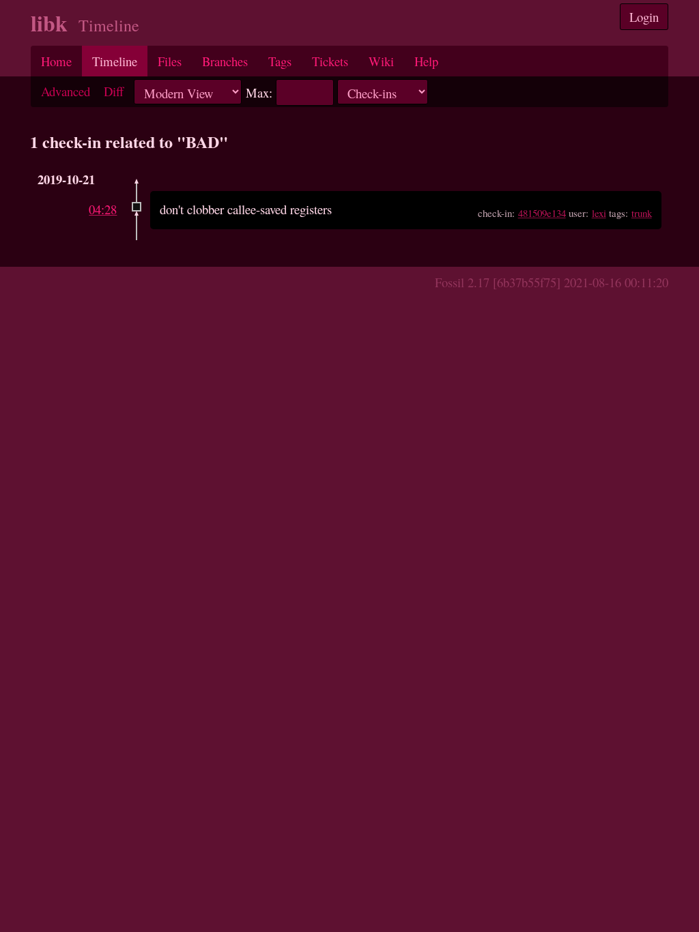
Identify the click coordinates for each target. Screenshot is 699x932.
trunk (641, 213)
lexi (599, 213)
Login (644, 16)
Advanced (65, 91)
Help (426, 61)
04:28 (103, 209)
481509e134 (542, 213)
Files (170, 61)
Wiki (381, 61)
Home (56, 61)
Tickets (330, 61)
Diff (114, 91)
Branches (225, 61)
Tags (279, 61)
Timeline (114, 61)
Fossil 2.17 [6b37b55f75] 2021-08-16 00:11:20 (551, 282)
